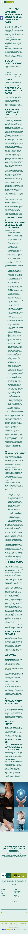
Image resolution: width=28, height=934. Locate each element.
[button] (16, 2)
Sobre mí (3, 893)
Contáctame (3, 897)
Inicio (2, 891)
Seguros (3, 895)
